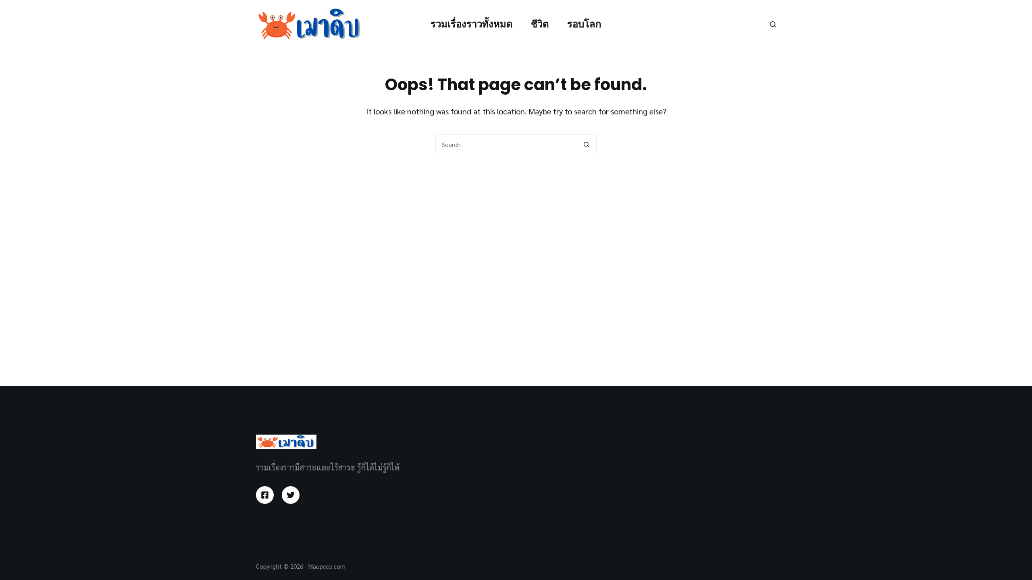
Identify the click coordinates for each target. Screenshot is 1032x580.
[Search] (773, 24)
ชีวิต (540, 24)
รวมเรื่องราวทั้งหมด (472, 24)
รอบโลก (584, 24)
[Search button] (586, 144)
